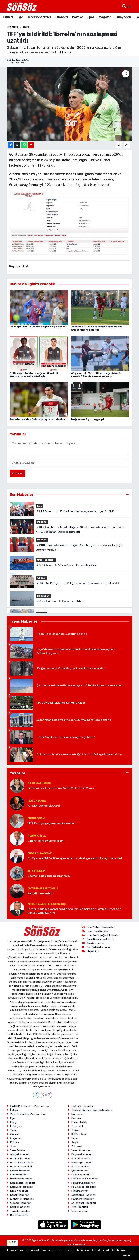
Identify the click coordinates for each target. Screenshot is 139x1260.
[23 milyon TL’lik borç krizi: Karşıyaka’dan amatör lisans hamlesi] (100, 307)
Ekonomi (62, 17)
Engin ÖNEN (36, 818)
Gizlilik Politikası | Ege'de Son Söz (29, 1106)
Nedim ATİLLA (36, 836)
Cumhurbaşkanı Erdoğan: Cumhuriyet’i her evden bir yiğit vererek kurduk (79, 548)
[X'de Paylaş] (17, 145)
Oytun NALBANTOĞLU (42, 888)
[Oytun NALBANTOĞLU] (17, 891)
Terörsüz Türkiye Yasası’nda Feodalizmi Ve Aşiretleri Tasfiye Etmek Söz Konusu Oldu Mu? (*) (74, 911)
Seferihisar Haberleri (83, 1203)
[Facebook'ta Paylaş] (10, 145)
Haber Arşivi (94, 951)
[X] (43, 1095)
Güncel (8, 17)
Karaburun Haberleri (83, 1182)
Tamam (126, 1256)
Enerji (13, 1122)
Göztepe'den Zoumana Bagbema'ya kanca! (38, 326)
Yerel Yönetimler (39, 17)
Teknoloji (76, 1146)
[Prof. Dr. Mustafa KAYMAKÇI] (17, 908)
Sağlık (74, 1142)
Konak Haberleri (19, 1195)
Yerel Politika (17, 1150)
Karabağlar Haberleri (22, 1182)
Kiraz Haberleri (19, 1190)
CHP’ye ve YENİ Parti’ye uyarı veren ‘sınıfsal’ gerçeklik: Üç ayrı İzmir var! (74, 858)
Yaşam (75, 1138)
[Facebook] (36, 1095)
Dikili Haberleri (18, 1174)
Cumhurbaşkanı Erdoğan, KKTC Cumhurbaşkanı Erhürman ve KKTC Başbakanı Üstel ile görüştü (80, 529)
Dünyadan (123, 17)
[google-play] (86, 1224)
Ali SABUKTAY (36, 871)
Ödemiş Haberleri (20, 1203)
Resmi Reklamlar (19, 1215)
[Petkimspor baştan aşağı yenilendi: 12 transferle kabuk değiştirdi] (39, 353)
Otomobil (77, 1126)
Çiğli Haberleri (79, 1170)
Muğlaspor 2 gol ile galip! (87, 419)
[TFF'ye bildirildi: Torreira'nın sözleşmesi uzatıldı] (69, 104)
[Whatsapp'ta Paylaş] (24, 145)
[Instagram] (49, 1095)
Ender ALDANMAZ (39, 853)
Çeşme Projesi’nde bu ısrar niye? (49, 876)
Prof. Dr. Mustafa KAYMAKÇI (46, 904)
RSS (14, 1242)
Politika (77, 17)
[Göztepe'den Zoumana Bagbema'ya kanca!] (39, 307)
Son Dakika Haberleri (99, 947)
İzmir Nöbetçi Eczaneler (101, 927)
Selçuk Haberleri (20, 1207)
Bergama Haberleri (21, 1162)
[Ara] (124, 6)
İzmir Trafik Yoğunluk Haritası (103, 935)
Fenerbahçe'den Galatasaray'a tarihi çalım (37, 419)
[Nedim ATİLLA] (17, 838)
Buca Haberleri (80, 1166)
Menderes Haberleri (83, 1195)
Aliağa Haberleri (19, 1154)
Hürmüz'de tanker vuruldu (59, 601)
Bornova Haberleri (21, 1166)
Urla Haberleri (45, 560)
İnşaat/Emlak (79, 1122)
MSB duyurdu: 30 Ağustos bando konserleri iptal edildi (78, 583)
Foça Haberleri (80, 1174)
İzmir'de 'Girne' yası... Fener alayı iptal (67, 565)
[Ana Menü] (129, 6)
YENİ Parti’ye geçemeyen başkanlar (51, 823)
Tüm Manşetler (96, 943)
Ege (20, 17)
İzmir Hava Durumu (97, 931)
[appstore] (53, 1224)
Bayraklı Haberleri (81, 1158)
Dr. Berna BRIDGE (39, 783)
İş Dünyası (16, 1126)
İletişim (14, 1110)
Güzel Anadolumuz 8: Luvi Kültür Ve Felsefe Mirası (60, 788)
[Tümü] (127, 494)
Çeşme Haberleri (20, 1170)
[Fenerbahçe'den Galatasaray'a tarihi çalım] (39, 399)
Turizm (75, 1130)
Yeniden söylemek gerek (43, 805)
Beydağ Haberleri (81, 1162)
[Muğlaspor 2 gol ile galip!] (100, 399)
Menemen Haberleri (22, 1199)
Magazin (104, 17)
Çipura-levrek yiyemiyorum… (46, 840)
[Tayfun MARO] (17, 803)
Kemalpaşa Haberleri (83, 1186)
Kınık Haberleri (79, 1190)
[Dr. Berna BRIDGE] (17, 785)
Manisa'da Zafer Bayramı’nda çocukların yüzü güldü (76, 511)
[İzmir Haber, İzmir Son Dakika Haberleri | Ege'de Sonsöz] (22, 6)
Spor (90, 17)
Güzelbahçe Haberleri (84, 1178)
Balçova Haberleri (81, 1154)
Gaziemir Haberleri (21, 1178)
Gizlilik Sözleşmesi (82, 1106)
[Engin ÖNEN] (17, 820)
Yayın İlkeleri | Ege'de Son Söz (27, 1114)
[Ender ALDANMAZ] (17, 855)
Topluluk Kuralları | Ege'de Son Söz (91, 1110)
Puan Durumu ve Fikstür (100, 939)
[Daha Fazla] (31, 145)
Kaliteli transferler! (39, 893)
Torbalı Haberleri (20, 1211)
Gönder (17, 473)
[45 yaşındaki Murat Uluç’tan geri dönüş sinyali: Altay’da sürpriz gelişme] (100, 353)
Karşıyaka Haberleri (21, 1186)
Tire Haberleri (79, 1207)
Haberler (12, 27)
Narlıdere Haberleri (82, 1199)
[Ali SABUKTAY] (17, 873)
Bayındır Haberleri (20, 1158)
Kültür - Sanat (79, 1134)
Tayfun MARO (36, 801)
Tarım (13, 1130)
